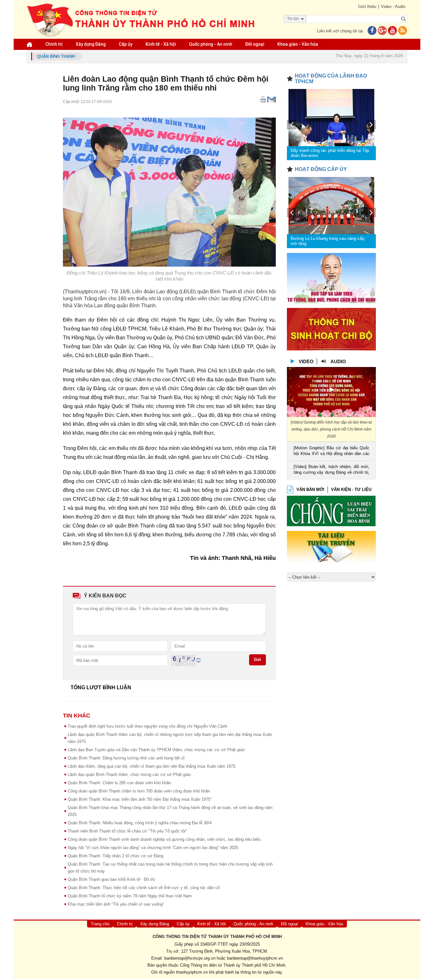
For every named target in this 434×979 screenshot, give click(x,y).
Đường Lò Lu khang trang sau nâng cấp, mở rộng (328, 241)
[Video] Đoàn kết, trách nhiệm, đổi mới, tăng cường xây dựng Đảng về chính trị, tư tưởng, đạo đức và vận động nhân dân (332, 470)
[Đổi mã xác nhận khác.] (198, 660)
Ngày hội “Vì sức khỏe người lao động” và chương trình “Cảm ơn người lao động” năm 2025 (153, 847)
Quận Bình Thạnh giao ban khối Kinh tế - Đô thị (111, 879)
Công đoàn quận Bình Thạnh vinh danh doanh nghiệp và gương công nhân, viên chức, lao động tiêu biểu (164, 839)
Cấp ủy (125, 44)
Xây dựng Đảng (91, 44)
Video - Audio (393, 6)
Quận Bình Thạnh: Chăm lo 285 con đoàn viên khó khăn (119, 782)
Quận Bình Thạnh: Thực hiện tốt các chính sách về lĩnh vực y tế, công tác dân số (144, 887)
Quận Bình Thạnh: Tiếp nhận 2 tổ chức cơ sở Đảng (115, 855)
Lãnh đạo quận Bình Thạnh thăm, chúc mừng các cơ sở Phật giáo (129, 774)
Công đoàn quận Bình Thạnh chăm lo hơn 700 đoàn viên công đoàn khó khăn (139, 791)
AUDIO (338, 361)
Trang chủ (100, 923)
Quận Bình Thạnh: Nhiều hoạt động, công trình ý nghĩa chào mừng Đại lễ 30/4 (140, 822)
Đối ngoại (254, 44)
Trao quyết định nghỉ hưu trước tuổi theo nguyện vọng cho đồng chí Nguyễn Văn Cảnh (147, 726)
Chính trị (54, 44)
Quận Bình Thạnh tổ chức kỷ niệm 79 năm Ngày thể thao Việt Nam (130, 896)
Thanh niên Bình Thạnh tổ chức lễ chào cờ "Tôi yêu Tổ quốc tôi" (127, 831)
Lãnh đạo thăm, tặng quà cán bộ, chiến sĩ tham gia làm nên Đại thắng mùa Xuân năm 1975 (151, 766)
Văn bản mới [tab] (310, 489)
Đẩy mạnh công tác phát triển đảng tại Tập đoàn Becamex (330, 153)
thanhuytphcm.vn (192, 972)
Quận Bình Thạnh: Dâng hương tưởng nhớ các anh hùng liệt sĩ (126, 758)
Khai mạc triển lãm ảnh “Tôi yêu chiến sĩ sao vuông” (116, 904)
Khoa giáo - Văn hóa (297, 44)
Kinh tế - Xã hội (161, 44)
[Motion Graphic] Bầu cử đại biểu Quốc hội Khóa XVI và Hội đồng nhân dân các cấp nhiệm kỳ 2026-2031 (332, 451)
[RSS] (402, 31)
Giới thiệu (367, 6)
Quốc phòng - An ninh (210, 44)
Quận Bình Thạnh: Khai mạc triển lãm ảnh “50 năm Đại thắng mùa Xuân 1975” (140, 799)
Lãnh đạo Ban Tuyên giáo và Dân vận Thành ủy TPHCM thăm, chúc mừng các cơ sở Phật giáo (156, 749)
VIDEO (306, 361)
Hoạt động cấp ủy (321, 169)
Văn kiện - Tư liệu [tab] (351, 489)
